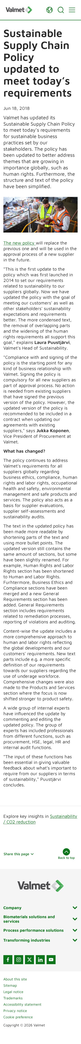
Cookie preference (18, 1017)
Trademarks (12, 998)
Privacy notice (15, 1011)
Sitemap (10, 985)
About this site (15, 979)
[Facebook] (7, 959)
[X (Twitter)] (29, 959)
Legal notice (13, 992)
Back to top (66, 858)
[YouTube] (51, 959)
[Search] (60, 10)
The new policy (19, 242)
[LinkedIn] (40, 959)
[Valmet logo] (23, 9)
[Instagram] (18, 959)
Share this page (16, 854)
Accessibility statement (22, 1004)
